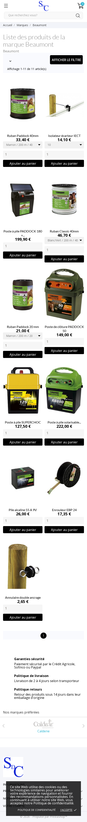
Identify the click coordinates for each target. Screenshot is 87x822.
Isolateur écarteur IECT (64, 136)
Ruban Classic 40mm (64, 231)
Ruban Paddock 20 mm (23, 327)
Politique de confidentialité (37, 810)
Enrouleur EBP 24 (64, 510)
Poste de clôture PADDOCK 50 (64, 329)
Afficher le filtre (66, 60)
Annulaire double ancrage (23, 597)
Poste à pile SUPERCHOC (23, 422)
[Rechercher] (78, 15)
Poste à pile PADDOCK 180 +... (22, 233)
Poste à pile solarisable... (64, 422)
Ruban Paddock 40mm (22, 136)
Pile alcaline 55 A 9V (23, 510)
